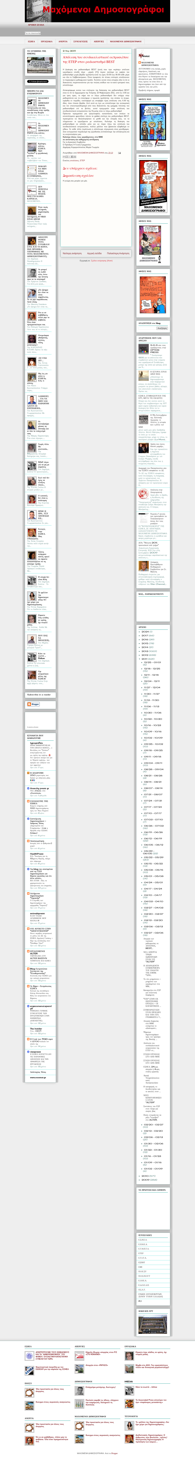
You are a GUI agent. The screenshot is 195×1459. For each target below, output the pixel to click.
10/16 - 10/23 (152, 725)
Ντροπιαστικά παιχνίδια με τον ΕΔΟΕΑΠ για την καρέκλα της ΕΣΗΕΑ (52, 1368)
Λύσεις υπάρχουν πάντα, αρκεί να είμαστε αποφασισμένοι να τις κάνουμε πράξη (38, 558)
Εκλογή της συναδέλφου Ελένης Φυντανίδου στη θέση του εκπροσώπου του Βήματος (40, 994)
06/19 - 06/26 (153, 832)
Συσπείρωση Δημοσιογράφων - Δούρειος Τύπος (38, 820)
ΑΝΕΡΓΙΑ (63, 41)
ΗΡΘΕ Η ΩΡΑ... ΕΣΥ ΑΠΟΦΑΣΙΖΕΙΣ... (43, 514)
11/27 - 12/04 (152, 687)
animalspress (37, 913)
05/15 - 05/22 (153, 863)
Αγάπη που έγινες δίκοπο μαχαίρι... (157, 445)
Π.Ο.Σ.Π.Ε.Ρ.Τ (144, 1276)
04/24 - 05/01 (153, 882)
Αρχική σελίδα (94, 253)
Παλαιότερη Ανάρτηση (118, 253)
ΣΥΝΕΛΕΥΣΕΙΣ (81, 41)
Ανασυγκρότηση (37, 841)
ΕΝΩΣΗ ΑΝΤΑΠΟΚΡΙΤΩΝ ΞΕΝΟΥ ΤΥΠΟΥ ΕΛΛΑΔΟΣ (150, 1295)
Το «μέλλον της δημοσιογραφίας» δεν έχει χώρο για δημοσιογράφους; (152, 1423)
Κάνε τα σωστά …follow (42, 656)
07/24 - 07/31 (153, 800)
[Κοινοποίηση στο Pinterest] (75, 156)
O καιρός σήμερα (32, 727)
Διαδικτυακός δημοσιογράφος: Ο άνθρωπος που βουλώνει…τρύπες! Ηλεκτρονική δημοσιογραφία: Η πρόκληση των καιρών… (151, 1438)
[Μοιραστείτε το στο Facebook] (72, 156)
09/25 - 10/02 (153, 744)
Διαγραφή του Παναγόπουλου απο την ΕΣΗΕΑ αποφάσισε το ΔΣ (152, 469)
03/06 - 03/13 (153, 926)
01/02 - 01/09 (153, 1168)
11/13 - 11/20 (151, 700)
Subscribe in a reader (39, 694)
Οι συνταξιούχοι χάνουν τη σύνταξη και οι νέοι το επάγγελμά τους (38, 427)
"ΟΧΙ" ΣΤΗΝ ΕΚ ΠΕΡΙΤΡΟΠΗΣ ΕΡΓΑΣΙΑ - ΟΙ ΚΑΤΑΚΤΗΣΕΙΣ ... (152, 1002)
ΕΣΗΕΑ (31, 41)
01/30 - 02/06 (153, 1143)
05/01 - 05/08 (153, 876)
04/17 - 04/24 (153, 888)
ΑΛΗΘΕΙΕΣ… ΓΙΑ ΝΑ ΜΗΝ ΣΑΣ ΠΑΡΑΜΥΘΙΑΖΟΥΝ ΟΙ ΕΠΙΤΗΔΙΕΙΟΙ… (38, 402)
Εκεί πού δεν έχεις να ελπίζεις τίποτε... (43, 481)
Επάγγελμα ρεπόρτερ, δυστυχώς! (101, 1387)
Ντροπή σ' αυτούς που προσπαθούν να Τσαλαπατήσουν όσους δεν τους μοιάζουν (158, 519)
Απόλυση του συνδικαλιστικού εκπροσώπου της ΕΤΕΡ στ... (151, 1046)
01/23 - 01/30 (153, 1150)
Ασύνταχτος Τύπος (38, 1072)
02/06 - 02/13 (153, 1137)
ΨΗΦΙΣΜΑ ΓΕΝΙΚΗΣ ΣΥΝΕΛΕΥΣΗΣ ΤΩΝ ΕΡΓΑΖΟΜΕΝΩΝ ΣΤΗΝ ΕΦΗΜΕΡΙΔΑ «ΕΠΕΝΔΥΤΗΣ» (39, 1016)
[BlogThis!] (66, 156)
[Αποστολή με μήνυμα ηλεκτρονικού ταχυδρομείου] (64, 156)
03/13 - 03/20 (153, 920)
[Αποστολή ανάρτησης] (119, 153)
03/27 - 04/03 (153, 907)
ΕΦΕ (140, 1267)
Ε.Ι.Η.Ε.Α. (142, 1280)
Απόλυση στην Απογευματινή (156, 491)
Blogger (114, 1453)
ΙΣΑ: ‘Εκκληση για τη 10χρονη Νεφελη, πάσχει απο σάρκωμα (40, 858)
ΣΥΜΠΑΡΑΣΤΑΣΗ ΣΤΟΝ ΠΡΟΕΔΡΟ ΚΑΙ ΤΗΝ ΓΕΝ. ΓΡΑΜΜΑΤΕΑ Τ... (152, 1013)
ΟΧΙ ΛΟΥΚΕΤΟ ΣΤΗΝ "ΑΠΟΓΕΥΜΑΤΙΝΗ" (40, 929)
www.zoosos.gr (38, 1077)
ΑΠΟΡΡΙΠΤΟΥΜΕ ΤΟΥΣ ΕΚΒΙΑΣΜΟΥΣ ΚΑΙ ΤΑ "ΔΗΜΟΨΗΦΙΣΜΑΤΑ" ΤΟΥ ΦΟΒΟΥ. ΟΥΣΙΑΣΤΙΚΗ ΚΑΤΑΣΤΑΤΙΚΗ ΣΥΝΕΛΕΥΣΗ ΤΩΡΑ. (52, 1355)
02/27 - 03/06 (153, 933)
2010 (145, 1176)
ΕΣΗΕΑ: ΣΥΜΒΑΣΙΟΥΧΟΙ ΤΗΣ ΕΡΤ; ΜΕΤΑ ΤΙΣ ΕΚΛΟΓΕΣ (152, 397)
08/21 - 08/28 (153, 775)
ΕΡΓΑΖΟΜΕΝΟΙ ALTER (37, 952)
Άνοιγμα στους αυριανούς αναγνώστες (53, 1402)
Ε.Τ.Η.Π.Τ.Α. (143, 1248)
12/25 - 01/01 (152, 662)
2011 (145, 659)
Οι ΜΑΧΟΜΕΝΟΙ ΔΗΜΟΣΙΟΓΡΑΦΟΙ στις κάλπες (38, 128)
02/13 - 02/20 (153, 1131)
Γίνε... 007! (35, 1031)
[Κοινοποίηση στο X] (69, 156)
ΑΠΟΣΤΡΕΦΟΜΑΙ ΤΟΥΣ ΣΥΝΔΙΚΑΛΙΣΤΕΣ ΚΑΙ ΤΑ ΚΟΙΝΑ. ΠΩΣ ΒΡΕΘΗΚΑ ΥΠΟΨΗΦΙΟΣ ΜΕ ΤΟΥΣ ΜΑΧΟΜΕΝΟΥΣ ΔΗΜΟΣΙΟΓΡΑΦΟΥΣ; (38, 246)
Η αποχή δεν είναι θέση (43, 578)
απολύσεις (74, 160)
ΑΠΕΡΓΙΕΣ (99, 41)
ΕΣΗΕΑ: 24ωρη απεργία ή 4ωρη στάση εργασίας (151, 1069)
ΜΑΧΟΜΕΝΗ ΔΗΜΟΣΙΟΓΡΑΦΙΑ (91, 153)
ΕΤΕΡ (82, 160)
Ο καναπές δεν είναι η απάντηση (43, 498)
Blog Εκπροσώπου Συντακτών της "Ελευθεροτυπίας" (38, 970)
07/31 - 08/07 (153, 794)
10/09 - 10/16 (153, 731)
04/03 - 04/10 (153, 901)
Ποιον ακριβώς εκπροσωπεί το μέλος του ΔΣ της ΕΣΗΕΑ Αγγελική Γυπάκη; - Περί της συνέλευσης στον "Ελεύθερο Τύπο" (41, 938)
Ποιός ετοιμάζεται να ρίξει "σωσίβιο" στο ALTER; (152, 1117)
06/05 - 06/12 (153, 845)
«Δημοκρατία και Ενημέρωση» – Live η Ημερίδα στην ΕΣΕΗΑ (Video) (39, 829)
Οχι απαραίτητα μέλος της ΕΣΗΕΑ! (43, 675)
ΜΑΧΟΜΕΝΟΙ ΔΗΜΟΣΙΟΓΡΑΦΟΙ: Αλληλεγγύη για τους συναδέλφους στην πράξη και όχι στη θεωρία (38, 105)
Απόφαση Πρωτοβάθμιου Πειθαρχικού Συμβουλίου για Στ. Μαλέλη (158, 567)
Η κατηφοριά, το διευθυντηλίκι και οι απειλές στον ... (152, 1089)
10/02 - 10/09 (153, 738)
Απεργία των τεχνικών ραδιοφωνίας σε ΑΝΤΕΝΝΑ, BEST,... (151, 943)
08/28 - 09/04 (154, 769)
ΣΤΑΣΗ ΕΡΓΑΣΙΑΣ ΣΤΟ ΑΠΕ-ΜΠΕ (151, 1055)
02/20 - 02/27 (153, 1124)
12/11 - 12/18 (151, 675)
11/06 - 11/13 (151, 706)
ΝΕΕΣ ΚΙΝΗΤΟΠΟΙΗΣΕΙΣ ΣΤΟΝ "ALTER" (152, 1099)
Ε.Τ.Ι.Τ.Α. (142, 1258)
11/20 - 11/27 (152, 694)
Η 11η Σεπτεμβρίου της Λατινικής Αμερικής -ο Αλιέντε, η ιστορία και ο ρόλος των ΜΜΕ (152, 421)
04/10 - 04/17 (153, 895)
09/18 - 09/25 (153, 750)
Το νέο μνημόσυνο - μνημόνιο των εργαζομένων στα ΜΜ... (152, 982)
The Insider (36, 1028)
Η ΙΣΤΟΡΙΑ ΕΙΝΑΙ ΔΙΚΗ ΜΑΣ (158, 372)
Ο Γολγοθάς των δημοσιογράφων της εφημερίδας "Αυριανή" (38, 902)
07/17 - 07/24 (153, 807)
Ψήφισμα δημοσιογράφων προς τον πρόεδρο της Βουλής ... (151, 1035)
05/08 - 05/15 (153, 870)
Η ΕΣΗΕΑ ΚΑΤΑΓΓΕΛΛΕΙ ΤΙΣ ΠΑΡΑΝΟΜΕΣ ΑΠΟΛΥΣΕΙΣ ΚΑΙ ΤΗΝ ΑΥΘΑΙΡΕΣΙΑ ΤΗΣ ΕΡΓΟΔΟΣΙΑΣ (40, 1059)
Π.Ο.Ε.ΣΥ (142, 1271)
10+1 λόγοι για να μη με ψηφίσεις (43, 464)
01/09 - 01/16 (153, 1162)
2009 (146, 1180)
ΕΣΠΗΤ (141, 1262)
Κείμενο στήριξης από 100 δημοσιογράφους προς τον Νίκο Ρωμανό (39, 808)
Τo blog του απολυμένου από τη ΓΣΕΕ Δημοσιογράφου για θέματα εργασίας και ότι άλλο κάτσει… (41, 873)
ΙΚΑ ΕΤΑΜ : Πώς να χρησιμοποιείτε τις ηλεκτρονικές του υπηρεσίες (41, 883)
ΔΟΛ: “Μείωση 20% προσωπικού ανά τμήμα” (148, 543)
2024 (146, 631)
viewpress (35, 1051)
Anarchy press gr (39, 788)
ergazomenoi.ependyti (41, 1007)
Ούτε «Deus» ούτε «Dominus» (37, 791)
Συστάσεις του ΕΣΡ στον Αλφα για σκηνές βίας (151, 1108)
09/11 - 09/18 (152, 756)
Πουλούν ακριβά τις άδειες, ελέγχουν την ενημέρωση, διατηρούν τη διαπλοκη (102, 1402)
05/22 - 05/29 (153, 857)
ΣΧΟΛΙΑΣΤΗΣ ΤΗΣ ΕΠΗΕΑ (39, 802)
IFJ (139, 1301)
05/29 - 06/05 (148, 852)
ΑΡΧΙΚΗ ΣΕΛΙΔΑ (36, 25)
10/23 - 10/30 (153, 719)
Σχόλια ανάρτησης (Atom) (101, 261)
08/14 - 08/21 (153, 782)
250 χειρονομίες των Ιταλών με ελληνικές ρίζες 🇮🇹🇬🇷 (40, 777)
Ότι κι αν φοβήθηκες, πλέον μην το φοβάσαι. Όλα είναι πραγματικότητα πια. (38, 318)
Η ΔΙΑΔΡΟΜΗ (36, 773)
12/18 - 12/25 (152, 668)
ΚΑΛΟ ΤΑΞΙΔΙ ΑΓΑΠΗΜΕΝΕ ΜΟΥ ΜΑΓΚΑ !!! (38, 918)
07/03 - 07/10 (153, 819)
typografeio (36, 743)
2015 (145, 643)
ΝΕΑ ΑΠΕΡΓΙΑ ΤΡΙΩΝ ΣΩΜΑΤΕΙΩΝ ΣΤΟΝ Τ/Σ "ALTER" (150, 957)
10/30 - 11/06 (152, 712)
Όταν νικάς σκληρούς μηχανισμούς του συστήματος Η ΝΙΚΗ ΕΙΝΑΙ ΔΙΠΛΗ (38, 213)
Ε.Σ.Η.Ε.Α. (142, 1239)
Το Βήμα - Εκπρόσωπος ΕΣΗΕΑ (40, 987)
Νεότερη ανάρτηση (72, 253)
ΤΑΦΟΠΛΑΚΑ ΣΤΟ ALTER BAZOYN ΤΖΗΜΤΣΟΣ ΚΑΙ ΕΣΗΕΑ (40, 958)
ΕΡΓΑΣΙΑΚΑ (46, 41)
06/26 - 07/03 (154, 826)
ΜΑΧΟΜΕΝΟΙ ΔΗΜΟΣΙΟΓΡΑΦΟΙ (125, 41)
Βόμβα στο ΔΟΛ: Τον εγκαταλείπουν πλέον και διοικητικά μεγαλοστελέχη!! (152, 1366)
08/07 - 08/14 (153, 788)
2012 (145, 655)
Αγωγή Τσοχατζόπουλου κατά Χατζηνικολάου (151, 1079)
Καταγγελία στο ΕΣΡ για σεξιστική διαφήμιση (152, 992)
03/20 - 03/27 (153, 914)
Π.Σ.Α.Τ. (141, 1289)
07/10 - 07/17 (153, 813)
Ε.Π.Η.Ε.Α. (142, 1244)
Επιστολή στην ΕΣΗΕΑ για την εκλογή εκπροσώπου (41, 976)
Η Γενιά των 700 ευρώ (41, 1039)
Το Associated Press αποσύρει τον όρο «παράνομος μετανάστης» (151, 1401)
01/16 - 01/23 (152, 1156)
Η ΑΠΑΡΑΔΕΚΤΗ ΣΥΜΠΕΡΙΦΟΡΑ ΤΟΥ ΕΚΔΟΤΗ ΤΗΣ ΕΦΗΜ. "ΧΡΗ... (151, 970)
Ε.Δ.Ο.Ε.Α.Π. (143, 1285)
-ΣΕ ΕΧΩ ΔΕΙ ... (42, 359)
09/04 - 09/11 (153, 763)
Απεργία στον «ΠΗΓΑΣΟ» (97, 1365)
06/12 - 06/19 (153, 838)
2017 (145, 635)
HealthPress (36, 854)
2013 (145, 651)
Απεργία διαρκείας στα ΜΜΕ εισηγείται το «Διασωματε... (151, 1024)
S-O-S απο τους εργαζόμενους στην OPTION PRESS (158, 348)
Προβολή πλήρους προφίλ (149, 90)
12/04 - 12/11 (152, 681)
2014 (145, 647)
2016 (145, 639)
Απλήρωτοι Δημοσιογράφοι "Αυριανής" (37, 895)
